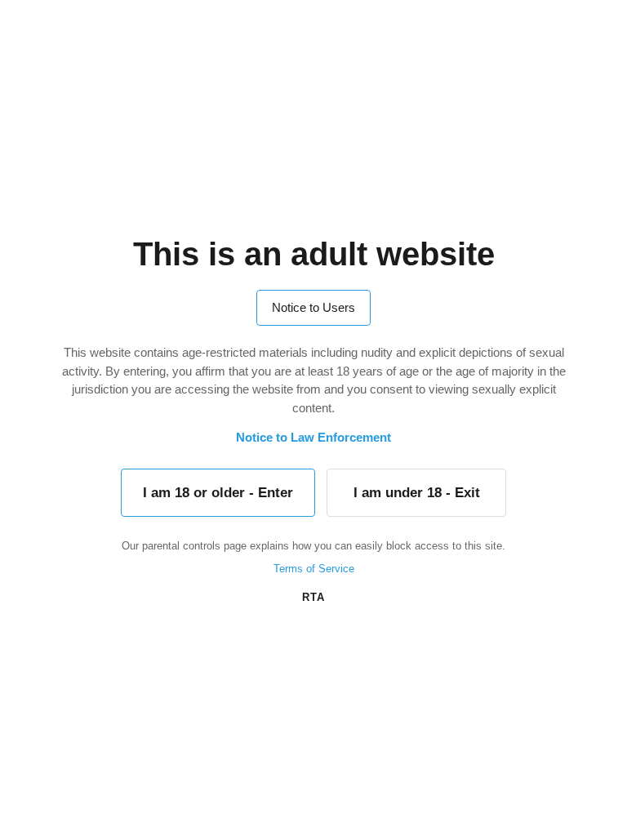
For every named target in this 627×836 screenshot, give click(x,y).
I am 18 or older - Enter (218, 492)
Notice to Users (313, 307)
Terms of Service (313, 569)
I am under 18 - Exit (417, 492)
